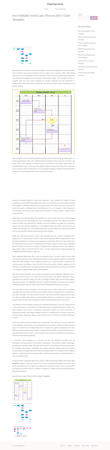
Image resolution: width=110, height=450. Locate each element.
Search (80, 15)
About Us (62, 445)
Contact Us (70, 445)
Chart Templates (60, 9)
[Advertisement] (43, 34)
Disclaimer (77, 445)
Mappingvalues (55, 3)
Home (46, 9)
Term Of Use (94, 445)
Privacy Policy (85, 445)
